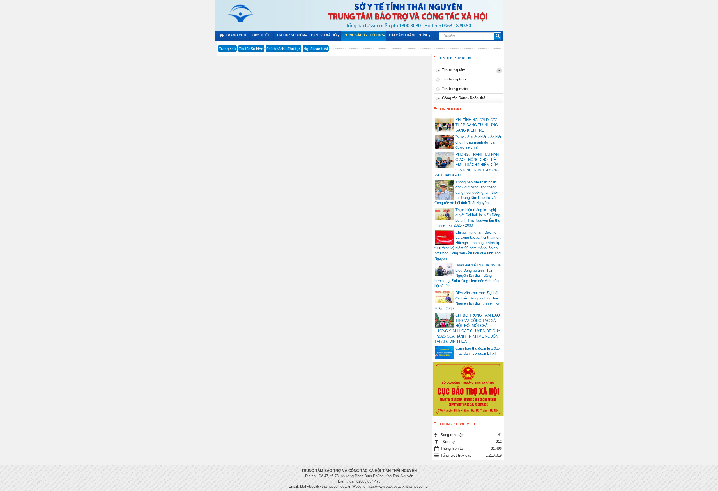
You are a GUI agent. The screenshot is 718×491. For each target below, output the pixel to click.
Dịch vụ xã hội (324, 35)
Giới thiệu (261, 35)
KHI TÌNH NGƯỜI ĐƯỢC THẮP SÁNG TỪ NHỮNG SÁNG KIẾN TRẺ (476, 125)
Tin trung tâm (454, 70)
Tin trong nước (455, 89)
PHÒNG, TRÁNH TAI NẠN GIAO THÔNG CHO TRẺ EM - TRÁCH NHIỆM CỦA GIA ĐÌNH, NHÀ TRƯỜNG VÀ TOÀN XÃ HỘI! (466, 164)
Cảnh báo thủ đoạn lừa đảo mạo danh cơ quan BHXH (477, 351)
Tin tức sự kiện (291, 35)
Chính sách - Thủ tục (363, 35)
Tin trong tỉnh (454, 79)
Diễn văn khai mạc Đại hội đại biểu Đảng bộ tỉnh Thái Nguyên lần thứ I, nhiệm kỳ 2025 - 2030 (467, 301)
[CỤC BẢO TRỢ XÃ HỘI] (468, 389)
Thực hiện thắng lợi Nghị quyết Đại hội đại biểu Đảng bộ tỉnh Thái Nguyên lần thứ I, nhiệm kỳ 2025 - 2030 (467, 218)
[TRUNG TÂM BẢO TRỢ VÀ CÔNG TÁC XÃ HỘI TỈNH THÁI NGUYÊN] (236, 13)
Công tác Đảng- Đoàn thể (463, 98)
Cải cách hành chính (409, 35)
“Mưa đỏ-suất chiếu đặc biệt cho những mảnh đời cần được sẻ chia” (478, 142)
